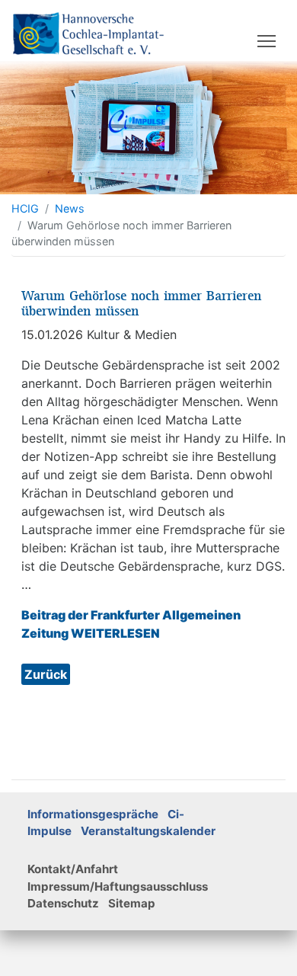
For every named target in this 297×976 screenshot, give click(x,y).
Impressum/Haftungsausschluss (117, 886)
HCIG (25, 208)
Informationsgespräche (92, 814)
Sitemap (131, 903)
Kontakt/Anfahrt (72, 869)
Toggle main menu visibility (267, 40)
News (70, 208)
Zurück (45, 674)
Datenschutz (63, 903)
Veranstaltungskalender (148, 831)
